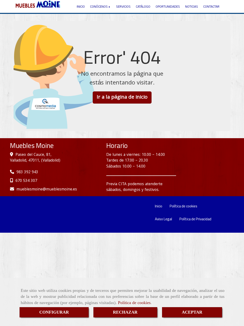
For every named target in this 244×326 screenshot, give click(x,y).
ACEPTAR (192, 312)
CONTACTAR (211, 6)
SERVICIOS (123, 6)
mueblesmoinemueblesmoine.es (46, 189)
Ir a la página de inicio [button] (122, 97)
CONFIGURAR (54, 312)
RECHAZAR (125, 312)
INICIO (81, 6)
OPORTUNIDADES (168, 6)
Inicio (158, 206)
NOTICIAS (191, 6)
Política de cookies (134, 302)
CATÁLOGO (143, 6)
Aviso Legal (163, 219)
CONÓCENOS (99, 6)
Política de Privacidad (195, 219)
